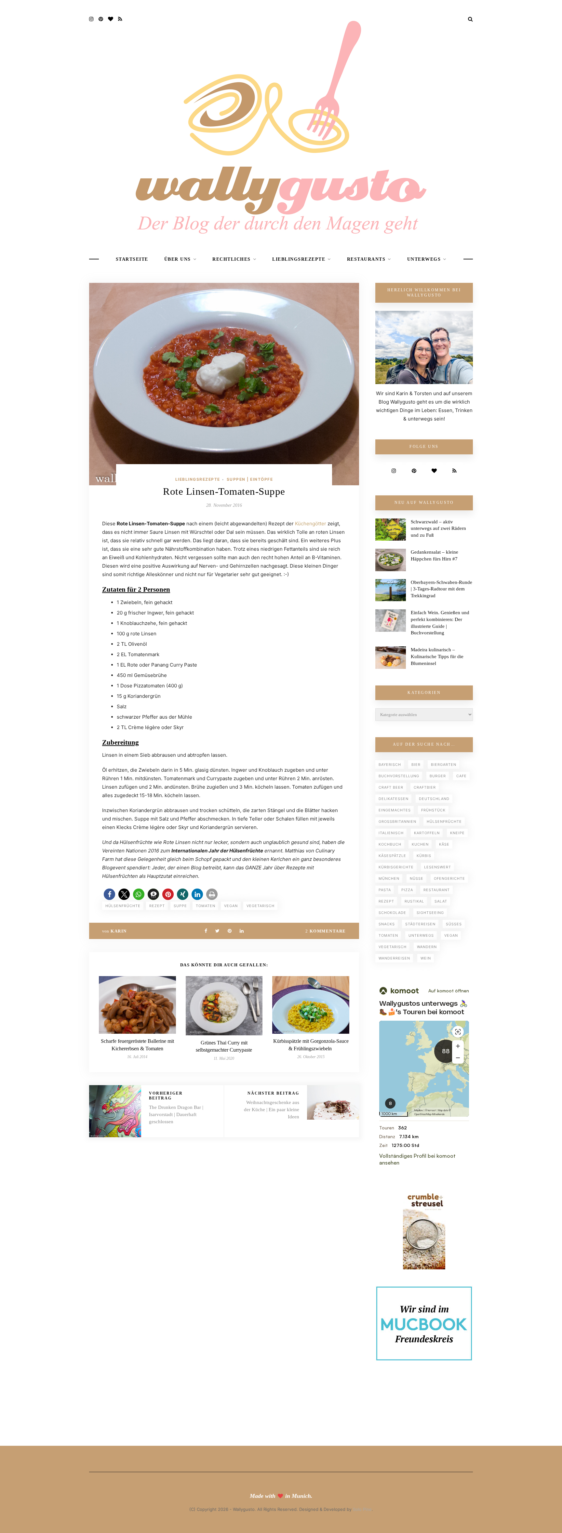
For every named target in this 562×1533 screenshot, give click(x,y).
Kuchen (420, 844)
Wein (426, 958)
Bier (416, 764)
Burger (438, 776)
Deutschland (434, 798)
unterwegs (421, 935)
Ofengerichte (449, 878)
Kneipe (457, 833)
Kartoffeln (427, 833)
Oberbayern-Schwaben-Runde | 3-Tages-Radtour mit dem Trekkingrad (441, 589)
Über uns (177, 259)
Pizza (407, 890)
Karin (119, 931)
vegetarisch (260, 906)
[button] (109, 894)
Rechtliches (231, 259)
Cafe (461, 776)
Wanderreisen (394, 958)
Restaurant (436, 890)
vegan (231, 906)
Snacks (387, 924)
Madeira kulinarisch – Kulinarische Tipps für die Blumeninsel (437, 656)
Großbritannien (397, 821)
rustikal (414, 901)
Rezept (157, 906)
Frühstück (433, 810)
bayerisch (390, 764)
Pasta (385, 890)
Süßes (454, 924)
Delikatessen (393, 798)
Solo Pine (362, 1509)
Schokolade (392, 912)
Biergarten (443, 764)
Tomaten (205, 906)
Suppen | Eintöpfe (250, 479)
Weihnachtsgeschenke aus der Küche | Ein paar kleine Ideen (271, 1109)
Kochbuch (390, 844)
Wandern (427, 947)
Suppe (180, 906)
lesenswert (437, 867)
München (389, 878)
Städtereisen (420, 924)
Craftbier (425, 787)
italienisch (391, 833)
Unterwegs (424, 259)
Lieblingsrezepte (298, 259)
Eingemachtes (395, 810)
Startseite (132, 259)
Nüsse (416, 878)
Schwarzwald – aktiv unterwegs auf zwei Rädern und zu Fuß (438, 528)
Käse (444, 844)
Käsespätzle (392, 855)
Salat (441, 901)
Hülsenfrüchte (122, 906)
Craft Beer (391, 787)
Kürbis (424, 855)
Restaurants (366, 259)
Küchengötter (310, 523)
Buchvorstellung (399, 776)
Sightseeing (430, 912)
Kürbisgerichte (396, 867)
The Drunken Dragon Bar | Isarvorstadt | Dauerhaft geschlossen (176, 1114)
